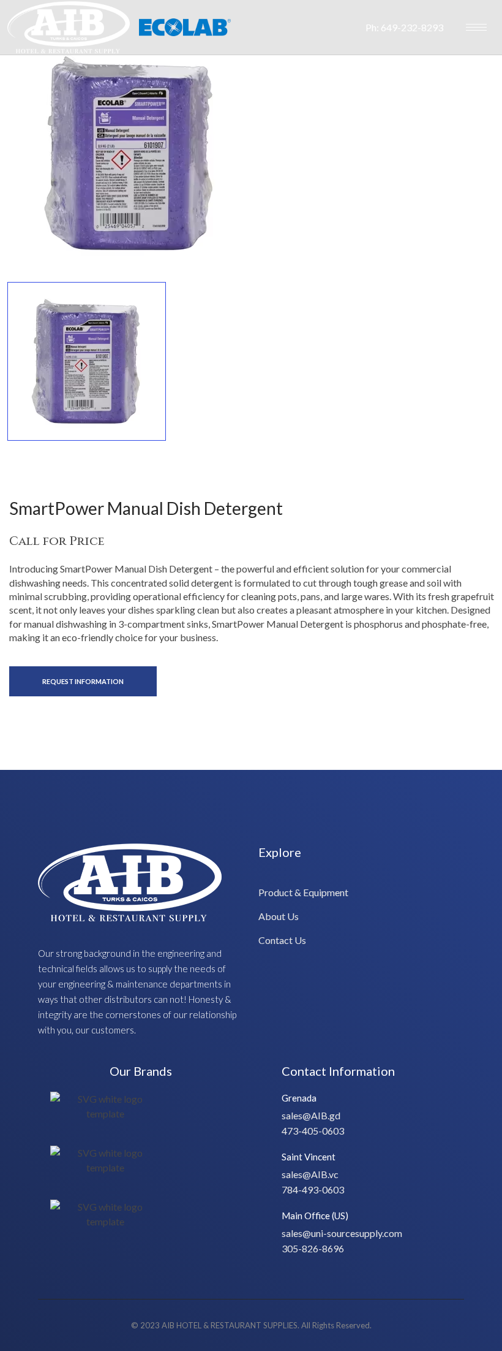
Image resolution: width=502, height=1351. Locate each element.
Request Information (83, 681)
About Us (278, 916)
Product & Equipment (303, 892)
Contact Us (282, 940)
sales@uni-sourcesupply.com (342, 1233)
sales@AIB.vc (310, 1174)
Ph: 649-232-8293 (404, 27)
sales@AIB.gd (311, 1115)
